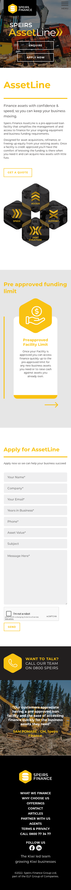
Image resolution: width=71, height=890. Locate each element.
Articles (35, 813)
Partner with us (35, 818)
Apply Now (36, 57)
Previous (19, 405)
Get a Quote (18, 172)
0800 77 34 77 (40, 834)
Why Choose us (35, 798)
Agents (35, 823)
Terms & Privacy (35, 829)
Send (12, 627)
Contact (35, 808)
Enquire (35, 45)
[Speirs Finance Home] (20, 8)
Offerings (35, 803)
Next (51, 405)
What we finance (35, 793)
